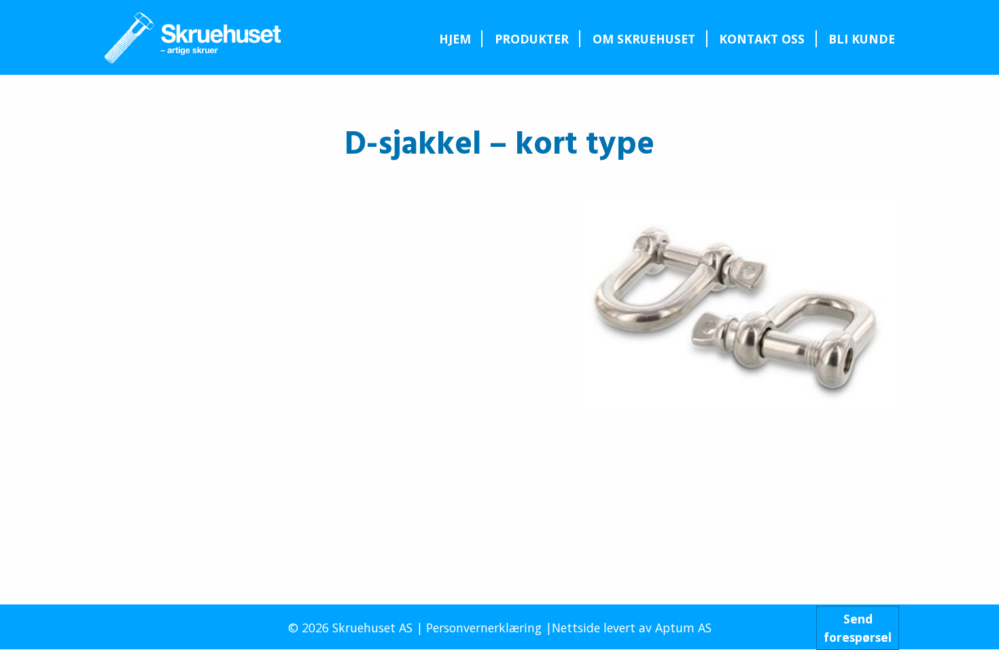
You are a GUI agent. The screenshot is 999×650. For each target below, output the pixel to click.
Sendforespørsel (858, 628)
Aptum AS (683, 627)
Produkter (532, 39)
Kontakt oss (762, 39)
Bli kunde (861, 39)
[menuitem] (455, 39)
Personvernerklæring (484, 627)
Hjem (455, 39)
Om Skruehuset (644, 39)
